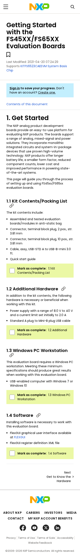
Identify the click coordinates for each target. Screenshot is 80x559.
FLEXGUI (19, 437)
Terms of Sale (46, 538)
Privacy (11, 538)
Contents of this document (27, 104)
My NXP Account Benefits (50, 518)
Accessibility (65, 538)
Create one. (47, 92)
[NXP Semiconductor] (39, 6)
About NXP (12, 513)
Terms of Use (26, 538)
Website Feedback (40, 543)
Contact (16, 518)
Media (72, 513)
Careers (33, 513)
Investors (53, 513)
